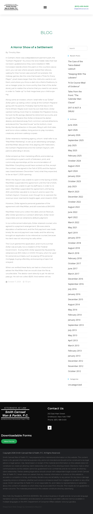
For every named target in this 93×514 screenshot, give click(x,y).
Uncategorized (75, 384)
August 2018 (74, 248)
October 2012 (74, 371)
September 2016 (76, 284)
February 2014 (75, 314)
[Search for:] (77, 48)
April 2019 (73, 232)
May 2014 (72, 309)
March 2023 (73, 191)
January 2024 (74, 176)
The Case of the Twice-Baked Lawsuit (75, 65)
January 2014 (74, 319)
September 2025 (76, 140)
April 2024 (73, 171)
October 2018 (74, 243)
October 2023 (74, 181)
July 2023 (72, 186)
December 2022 (75, 196)
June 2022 (72, 212)
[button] (45, 7)
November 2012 (75, 366)
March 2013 (73, 345)
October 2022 (74, 201)
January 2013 (74, 355)
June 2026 (72, 124)
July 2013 (72, 330)
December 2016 (75, 278)
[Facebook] (49, 428)
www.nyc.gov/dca (69, 502)
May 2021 (72, 227)
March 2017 (73, 273)
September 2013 (76, 325)
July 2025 (72, 145)
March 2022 (73, 222)
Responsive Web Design (12, 507)
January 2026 (74, 135)
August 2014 (74, 304)
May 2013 (72, 335)
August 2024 (74, 166)
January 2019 (74, 237)
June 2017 (72, 268)
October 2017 (74, 263)
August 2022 (74, 207)
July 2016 (72, 289)
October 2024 (74, 160)
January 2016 (74, 294)
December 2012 (75, 361)
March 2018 (73, 253)
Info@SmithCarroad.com (81, 8)
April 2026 (73, 130)
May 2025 (72, 150)
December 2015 (75, 299)
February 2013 (75, 350)
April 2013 (73, 340)
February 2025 (75, 155)
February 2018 (75, 258)
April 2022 (73, 217)
